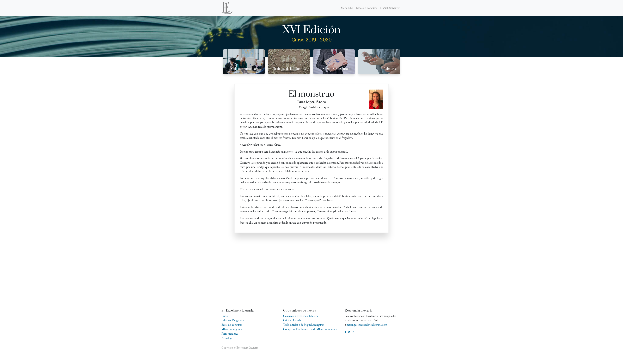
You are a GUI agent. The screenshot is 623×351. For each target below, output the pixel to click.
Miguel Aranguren (231, 329)
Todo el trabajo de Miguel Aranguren (303, 324)
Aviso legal (227, 338)
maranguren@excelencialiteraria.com (367, 324)
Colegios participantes (246, 69)
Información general (232, 320)
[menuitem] (346, 8)
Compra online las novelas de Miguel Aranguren (310, 329)
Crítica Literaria (292, 320)
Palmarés (390, 69)
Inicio (224, 316)
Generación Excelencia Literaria (300, 316)
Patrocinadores (229, 333)
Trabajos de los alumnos (289, 69)
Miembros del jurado (337, 69)
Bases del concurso (231, 324)
